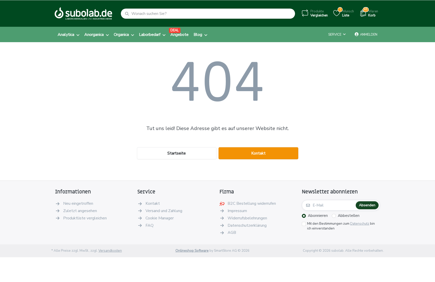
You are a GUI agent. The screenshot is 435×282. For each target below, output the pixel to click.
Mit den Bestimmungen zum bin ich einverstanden (341, 226)
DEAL (174, 30)
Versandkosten (110, 250)
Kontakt (258, 153)
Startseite (176, 153)
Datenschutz (359, 223)
